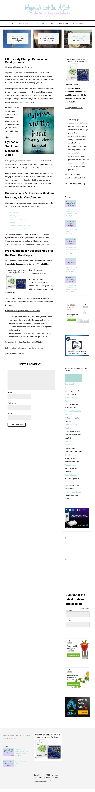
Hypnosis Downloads (27, 23)
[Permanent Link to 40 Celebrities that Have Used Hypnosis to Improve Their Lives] (70, 282)
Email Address (70, 621)
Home (12, 23)
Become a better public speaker (20, 225)
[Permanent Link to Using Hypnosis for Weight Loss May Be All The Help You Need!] (70, 206)
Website (10, 413)
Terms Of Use (13, 735)
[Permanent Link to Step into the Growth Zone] (70, 226)
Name (13, 392)
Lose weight (13, 215)
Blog (42, 23)
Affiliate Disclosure (11, 739)
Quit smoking (13, 212)
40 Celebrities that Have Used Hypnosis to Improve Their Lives (72, 287)
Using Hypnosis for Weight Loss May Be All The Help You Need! (72, 211)
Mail (12, 403)
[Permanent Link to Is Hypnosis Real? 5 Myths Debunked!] (70, 264)
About (51, 23)
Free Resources (79, 23)
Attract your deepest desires (19, 219)
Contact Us (63, 23)
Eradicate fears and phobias (19, 229)
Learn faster (13, 222)
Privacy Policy (21, 735)
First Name (69, 610)
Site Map (28, 735)
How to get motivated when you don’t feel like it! (72, 249)
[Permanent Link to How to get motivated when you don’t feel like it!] (70, 244)
